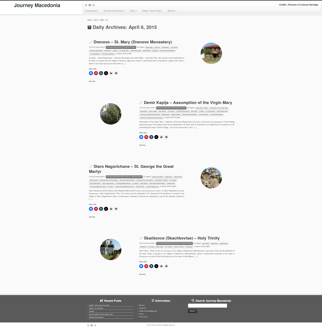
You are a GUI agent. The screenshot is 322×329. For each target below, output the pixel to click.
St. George (173, 180)
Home (89, 20)
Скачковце (189, 247)
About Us (142, 305)
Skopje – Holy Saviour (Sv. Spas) (99, 305)
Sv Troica (151, 247)
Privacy (141, 314)
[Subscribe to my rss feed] (87, 5)
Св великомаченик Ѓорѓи (98, 186)
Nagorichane (178, 177)
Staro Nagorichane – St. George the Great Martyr (131, 168)
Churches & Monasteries (114, 10)
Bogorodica (149, 47)
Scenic (133, 10)
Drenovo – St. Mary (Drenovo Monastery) (133, 42)
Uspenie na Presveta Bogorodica (150, 114)
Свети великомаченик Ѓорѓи (124, 186)
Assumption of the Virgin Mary (219, 108)
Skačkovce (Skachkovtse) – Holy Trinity (182, 238)
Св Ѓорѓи (110, 186)
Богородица (147, 50)
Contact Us (142, 308)
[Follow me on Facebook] (91, 5)
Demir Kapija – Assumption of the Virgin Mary (188, 102)
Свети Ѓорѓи (140, 186)
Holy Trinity (206, 243)
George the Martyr (157, 177)
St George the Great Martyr (145, 180)
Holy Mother (165, 47)
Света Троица (179, 247)
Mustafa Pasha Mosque (96, 317)
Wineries (171, 10)
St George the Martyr (161, 180)
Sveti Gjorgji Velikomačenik (157, 183)
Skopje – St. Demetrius (96, 308)
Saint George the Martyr (127, 180)
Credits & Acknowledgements (148, 311)
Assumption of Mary (202, 108)
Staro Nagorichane (108, 183)
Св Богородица (95, 54)
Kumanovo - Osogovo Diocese (133, 177)
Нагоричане (171, 183)
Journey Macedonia (37, 5)
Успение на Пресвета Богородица (151, 118)
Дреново (155, 50)
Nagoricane (168, 177)
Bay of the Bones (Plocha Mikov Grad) (101, 314)
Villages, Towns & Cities (151, 10)
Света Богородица (108, 54)
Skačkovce (143, 247)
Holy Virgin (174, 47)
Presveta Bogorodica (96, 50)
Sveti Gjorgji (143, 183)
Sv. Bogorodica (123, 50)
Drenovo (157, 47)
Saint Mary (107, 50)
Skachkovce (214, 243)
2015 (96, 20)
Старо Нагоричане (152, 186)
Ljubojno (91, 311)
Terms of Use (143, 317)
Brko (130, 53)
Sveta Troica (159, 247)
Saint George (94, 180)
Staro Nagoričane (95, 183)
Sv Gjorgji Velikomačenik (123, 183)
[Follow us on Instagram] (94, 5)
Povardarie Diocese (129, 47)
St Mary (115, 50)
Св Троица (168, 247)
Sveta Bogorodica (135, 50)
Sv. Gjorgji (135, 183)
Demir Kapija (153, 111)
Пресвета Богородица (167, 50)
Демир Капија (175, 114)
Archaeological (91, 10)
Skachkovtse (223, 243)
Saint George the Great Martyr (109, 180)
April (102, 20)
